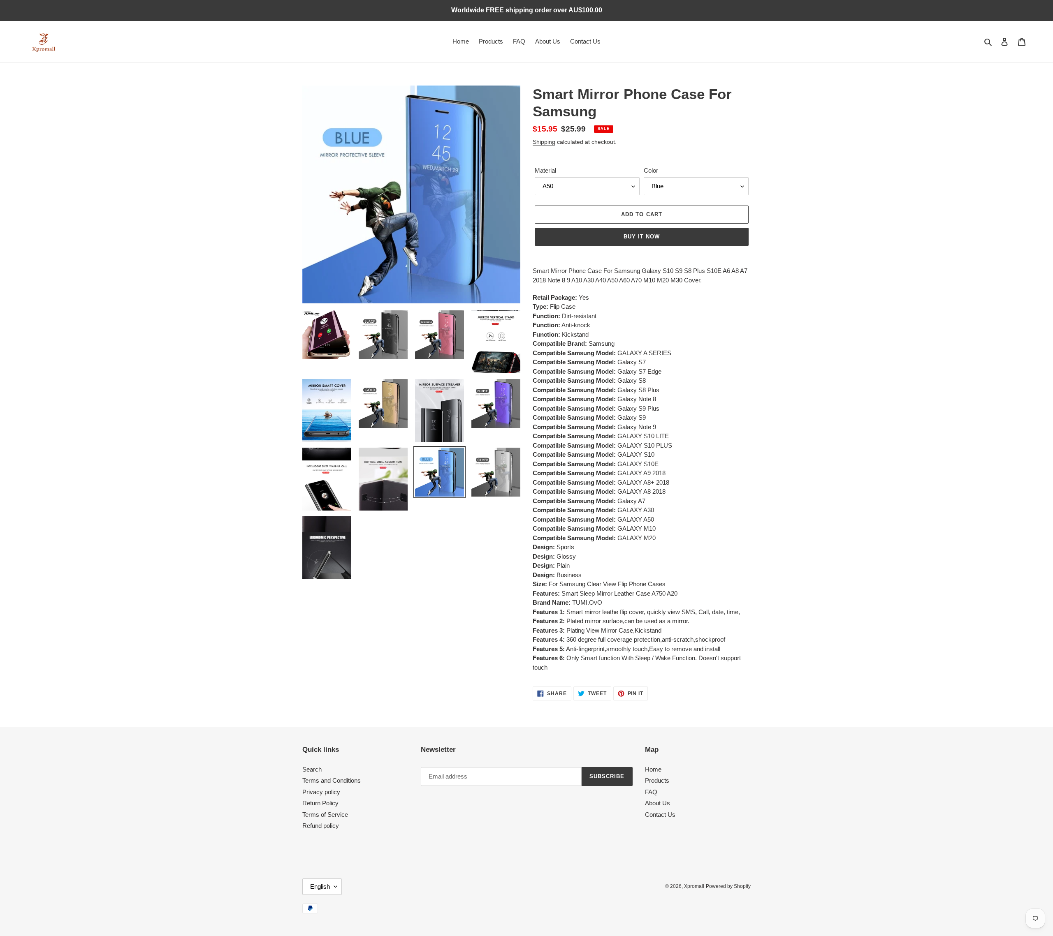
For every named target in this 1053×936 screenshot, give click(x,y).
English (320, 886)
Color (651, 170)
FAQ (651, 791)
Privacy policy (321, 791)
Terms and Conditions (331, 780)
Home (653, 769)
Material (545, 170)
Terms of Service (325, 814)
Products (657, 780)
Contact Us (660, 814)
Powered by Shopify (728, 886)
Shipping (544, 142)
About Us (657, 803)
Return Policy (320, 803)
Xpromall (694, 886)
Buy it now (642, 236)
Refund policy (320, 825)
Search (312, 769)
